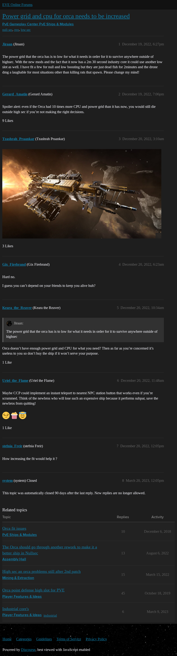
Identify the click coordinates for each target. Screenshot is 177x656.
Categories (24, 639)
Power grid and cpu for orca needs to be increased (66, 16)
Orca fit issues (14, 528)
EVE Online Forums (17, 5)
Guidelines (44, 639)
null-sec (7, 30)
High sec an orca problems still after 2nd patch (41, 571)
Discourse (28, 650)
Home (7, 639)
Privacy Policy (96, 639)
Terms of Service (68, 639)
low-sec (26, 30)
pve (16, 30)
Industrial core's (15, 608)
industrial (50, 615)
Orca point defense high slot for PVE (33, 590)
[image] (81, 193)
